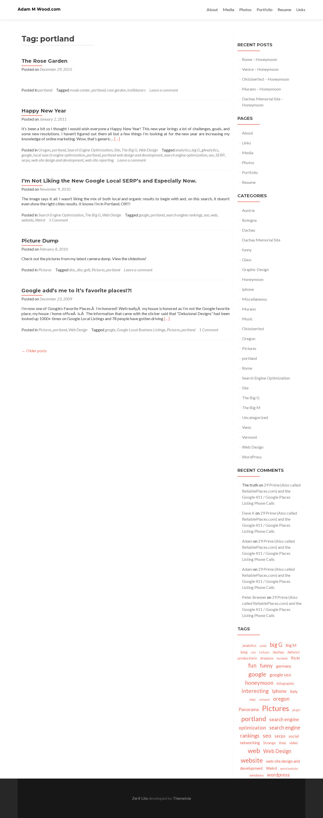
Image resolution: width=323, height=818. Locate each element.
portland (45, 89)
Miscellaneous (254, 299)
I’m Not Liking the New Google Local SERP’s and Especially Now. (109, 181)
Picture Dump (40, 241)
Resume (284, 9)
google (26, 154)
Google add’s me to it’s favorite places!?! (76, 291)
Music (247, 318)
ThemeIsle (182, 798)
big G (196, 149)
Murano (249, 308)
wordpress (278, 775)
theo (282, 743)
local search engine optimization (59, 154)
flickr (295, 657)
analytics (182, 149)
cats (253, 652)
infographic (285, 683)
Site (117, 149)
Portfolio (265, 9)
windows (257, 775)
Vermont (249, 437)
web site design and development (57, 160)
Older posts (34, 350)
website (27, 219)
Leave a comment (163, 89)
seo (211, 154)
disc (72, 269)
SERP (220, 154)
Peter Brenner (254, 597)
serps (25, 160)
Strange (269, 743)
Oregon (44, 149)
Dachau (248, 230)
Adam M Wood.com (39, 9)
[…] (117, 138)
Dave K (248, 513)
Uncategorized (255, 417)
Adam (247, 541)
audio (263, 645)
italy (294, 691)
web (214, 214)
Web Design (148, 149)
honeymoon (259, 682)
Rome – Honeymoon (259, 59)
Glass (247, 259)
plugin (296, 710)
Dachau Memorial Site (261, 239)
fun (252, 665)
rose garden (116, 89)
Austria (248, 210)
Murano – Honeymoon (261, 88)
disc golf (83, 269)
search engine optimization (185, 154)
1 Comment (58, 219)
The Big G (129, 149)
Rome (247, 368)
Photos (245, 9)
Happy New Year (43, 111)
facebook (282, 658)
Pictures (44, 269)
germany (283, 666)
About (212, 9)
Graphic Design (255, 269)
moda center (80, 89)
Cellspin (264, 652)
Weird (40, 219)
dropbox (266, 658)
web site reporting (99, 160)
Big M (291, 645)
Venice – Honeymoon (260, 69)
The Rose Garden (44, 61)
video (293, 743)
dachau (278, 652)
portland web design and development (132, 154)
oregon (281, 699)
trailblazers (136, 89)
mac (253, 699)
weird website (289, 768)
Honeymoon (252, 279)
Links (300, 9)
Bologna (249, 220)
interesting (255, 691)
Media (228, 9)
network (264, 699)
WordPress (252, 456)
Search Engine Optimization (90, 149)
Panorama (249, 709)
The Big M (251, 407)
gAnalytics (209, 149)
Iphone (248, 289)
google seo (280, 674)
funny (247, 249)
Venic (247, 427)
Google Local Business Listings (141, 329)
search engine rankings (184, 214)
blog (244, 652)
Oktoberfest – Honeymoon (265, 79)
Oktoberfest (253, 328)
